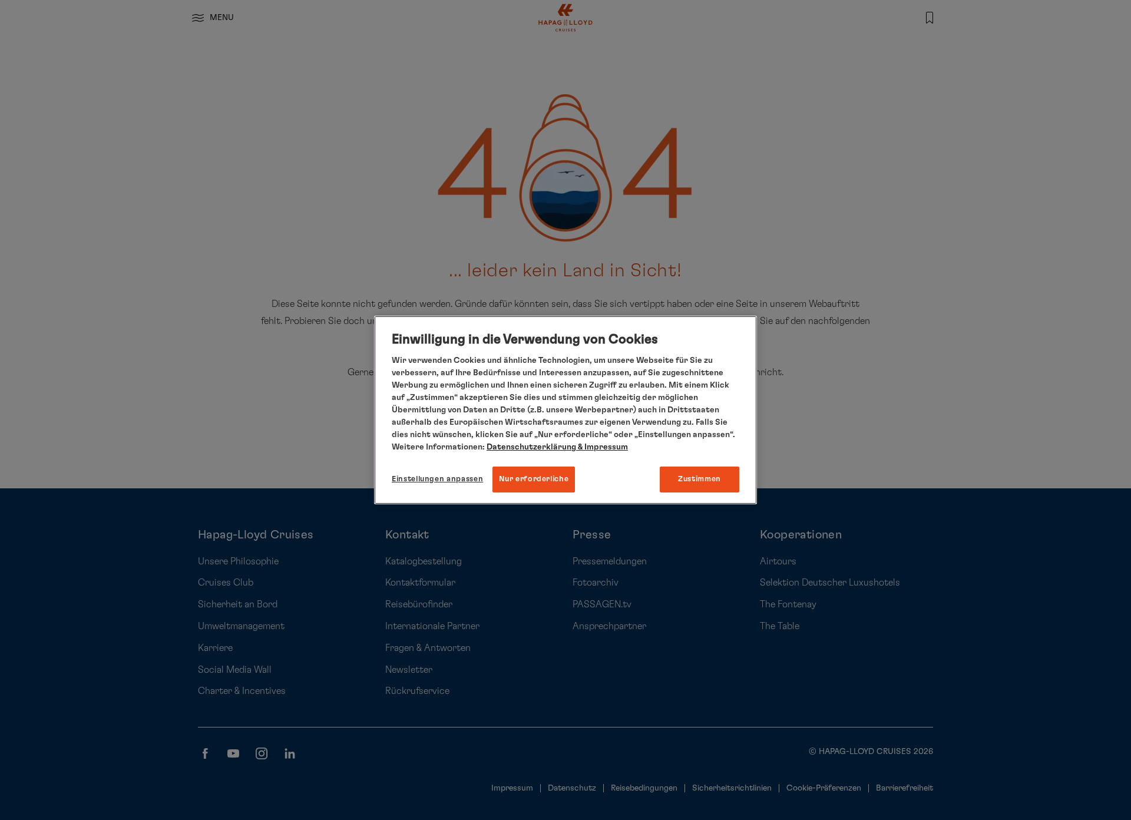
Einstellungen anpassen (437, 479)
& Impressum (602, 447)
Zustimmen (699, 479)
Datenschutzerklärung (531, 447)
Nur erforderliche (533, 479)
